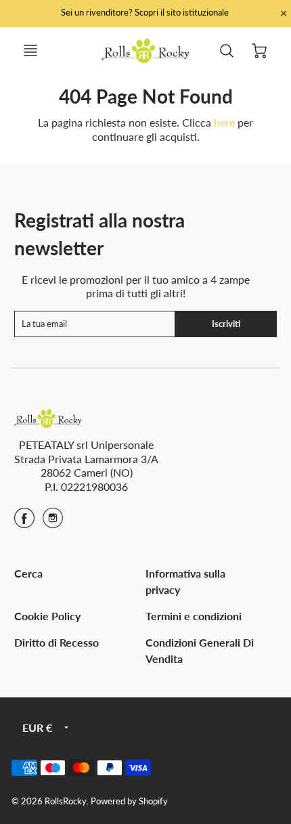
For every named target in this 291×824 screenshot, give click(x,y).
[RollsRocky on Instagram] (53, 522)
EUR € (37, 727)
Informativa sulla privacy (185, 581)
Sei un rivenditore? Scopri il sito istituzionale (146, 12)
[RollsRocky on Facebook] (24, 522)
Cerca (28, 573)
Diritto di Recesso (56, 642)
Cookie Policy (47, 615)
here (224, 122)
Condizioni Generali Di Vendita (200, 650)
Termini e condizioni (194, 615)
